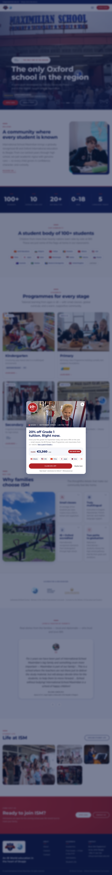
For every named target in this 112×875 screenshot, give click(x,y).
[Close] (82, 404)
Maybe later (78, 466)
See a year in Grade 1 (45, 445)
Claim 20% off (50, 466)
